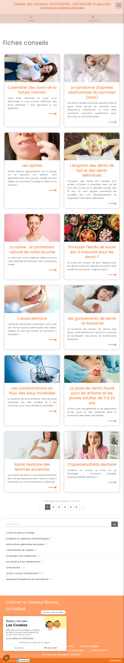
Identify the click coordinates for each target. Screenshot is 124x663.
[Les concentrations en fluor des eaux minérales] (32, 369)
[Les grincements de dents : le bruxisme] (91, 299)
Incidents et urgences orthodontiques (27, 538)
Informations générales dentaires (25, 544)
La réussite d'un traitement (21, 555)
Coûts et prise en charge (20, 532)
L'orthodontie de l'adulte (20, 550)
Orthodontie (13, 567)
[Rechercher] (114, 524)
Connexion (115, 660)
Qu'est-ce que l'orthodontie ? (22, 573)
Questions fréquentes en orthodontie (27, 579)
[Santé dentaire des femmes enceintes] (32, 445)
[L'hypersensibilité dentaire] (91, 445)
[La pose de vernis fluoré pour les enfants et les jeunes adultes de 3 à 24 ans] (91, 369)
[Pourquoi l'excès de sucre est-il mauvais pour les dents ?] (91, 228)
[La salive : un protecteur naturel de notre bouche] (32, 228)
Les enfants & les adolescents (23, 561)
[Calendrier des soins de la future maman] (32, 68)
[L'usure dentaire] (32, 299)
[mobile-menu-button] (118, 5)
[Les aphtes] (32, 146)
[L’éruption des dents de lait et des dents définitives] (91, 146)
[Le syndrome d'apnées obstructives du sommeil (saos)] (91, 68)
